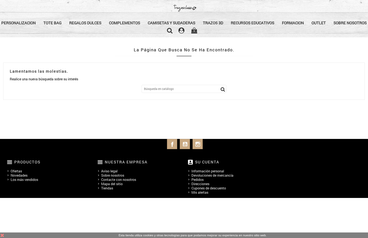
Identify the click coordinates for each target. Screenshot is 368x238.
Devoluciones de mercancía (212, 175)
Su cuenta (207, 161)
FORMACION (293, 22)
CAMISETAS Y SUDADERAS (171, 22)
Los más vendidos (24, 179)
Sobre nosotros (112, 175)
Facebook (172, 144)
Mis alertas (199, 192)
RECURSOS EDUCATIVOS (252, 22)
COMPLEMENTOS (124, 22)
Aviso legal (109, 171)
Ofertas (16, 171)
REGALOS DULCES (85, 22)
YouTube (185, 144)
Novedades (19, 175)
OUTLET (319, 22)
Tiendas (107, 188)
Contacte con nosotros (118, 179)
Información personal (207, 171)
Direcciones (200, 184)
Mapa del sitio (112, 184)
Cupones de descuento (208, 188)
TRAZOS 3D (213, 22)
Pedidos (197, 179)
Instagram (198, 144)
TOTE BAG (52, 22)
